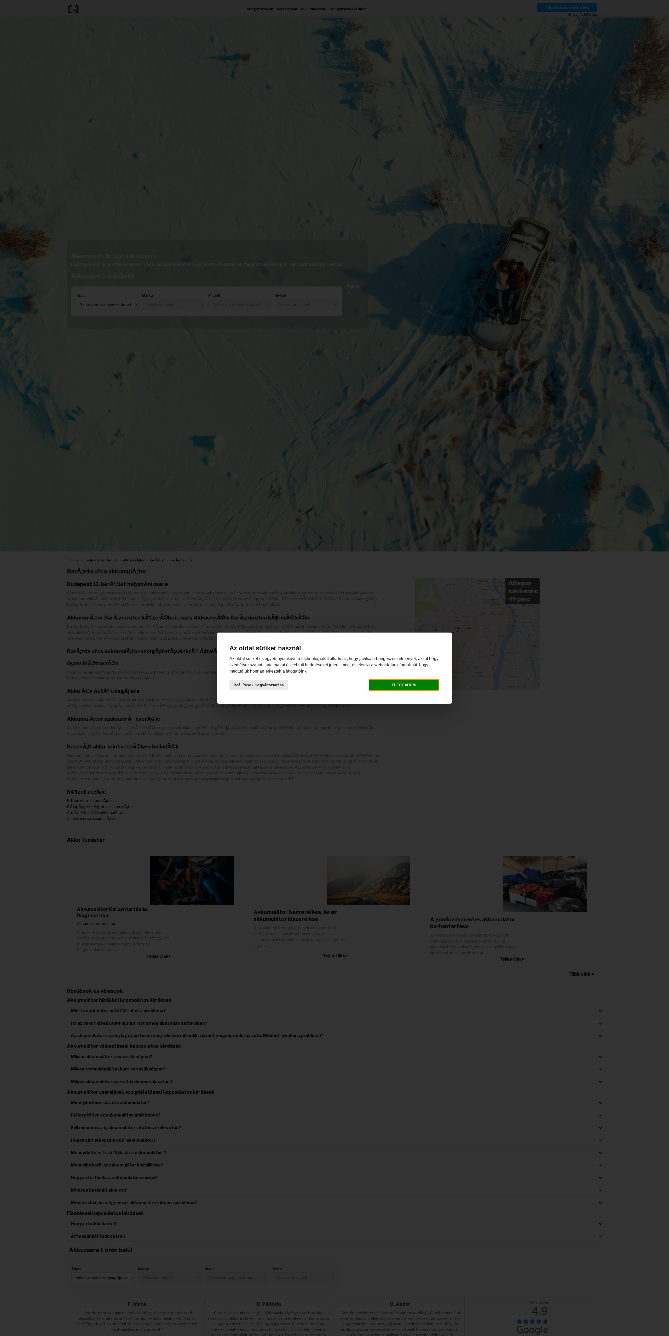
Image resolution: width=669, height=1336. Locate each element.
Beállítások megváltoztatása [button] (259, 685)
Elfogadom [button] (404, 685)
